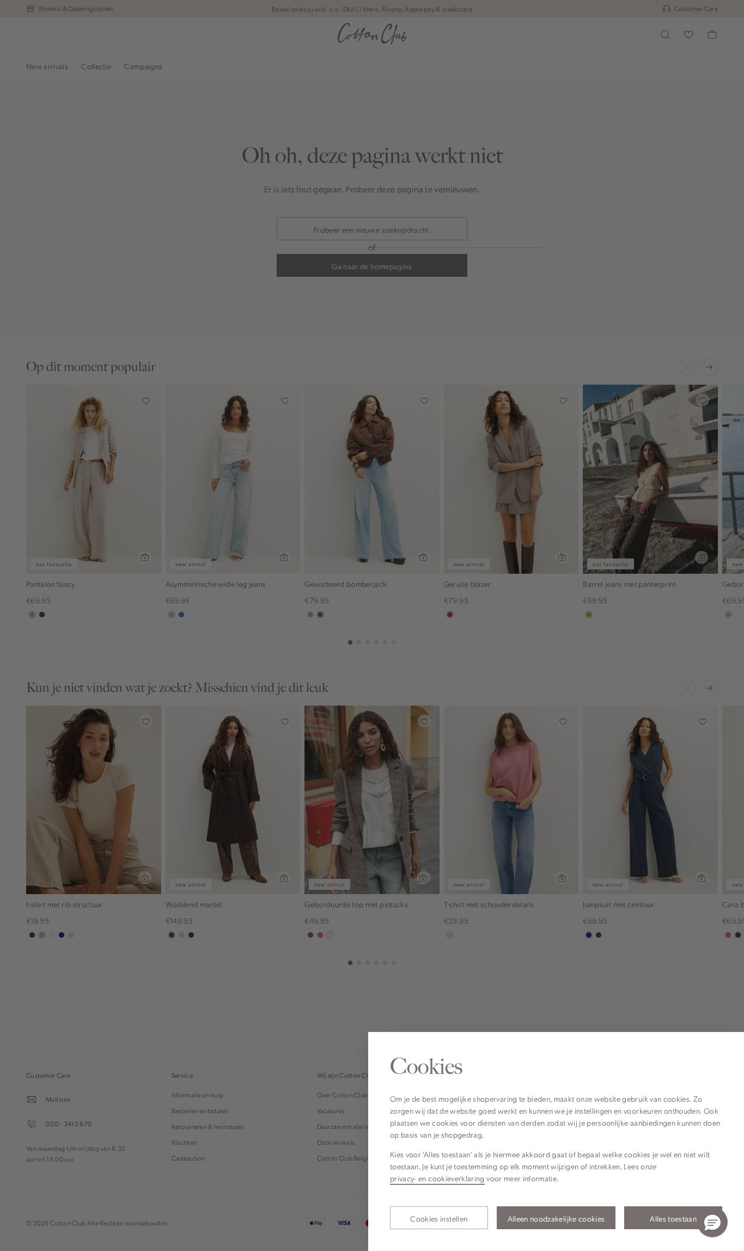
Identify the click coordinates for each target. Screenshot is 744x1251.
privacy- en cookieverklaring (437, 1178)
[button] (712, 1222)
